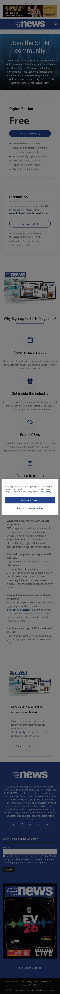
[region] (30, 497)
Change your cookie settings (30, 508)
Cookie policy (45, 492)
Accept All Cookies (29, 500)
